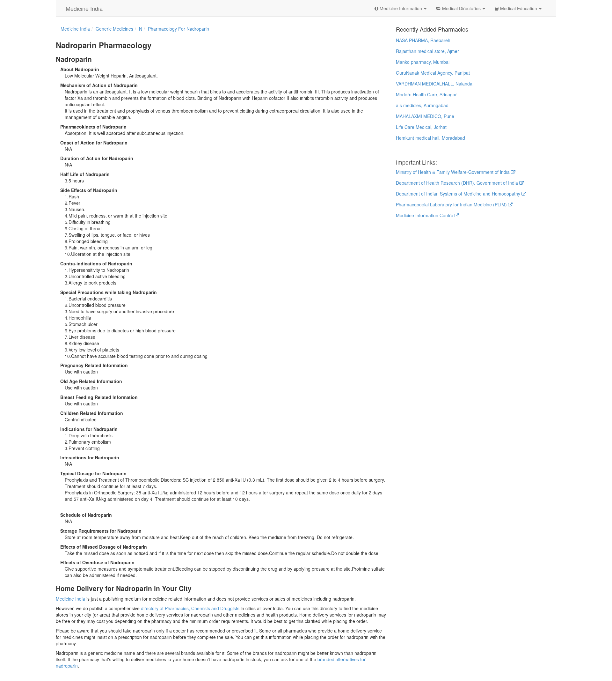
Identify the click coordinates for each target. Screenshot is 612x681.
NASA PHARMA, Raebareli (423, 40)
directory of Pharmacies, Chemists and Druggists (190, 608)
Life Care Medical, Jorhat (421, 127)
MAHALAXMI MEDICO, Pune (425, 116)
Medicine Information (400, 8)
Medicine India (84, 8)
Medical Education (518, 8)
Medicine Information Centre (425, 215)
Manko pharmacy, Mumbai (422, 62)
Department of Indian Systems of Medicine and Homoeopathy (458, 193)
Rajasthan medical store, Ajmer (427, 51)
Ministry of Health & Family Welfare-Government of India (453, 172)
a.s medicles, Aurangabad (422, 105)
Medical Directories (461, 8)
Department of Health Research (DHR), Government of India (457, 183)
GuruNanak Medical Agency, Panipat (433, 73)
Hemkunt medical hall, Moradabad (430, 138)
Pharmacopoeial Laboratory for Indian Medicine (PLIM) (452, 204)
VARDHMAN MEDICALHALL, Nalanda (434, 83)
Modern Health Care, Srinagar (426, 94)
